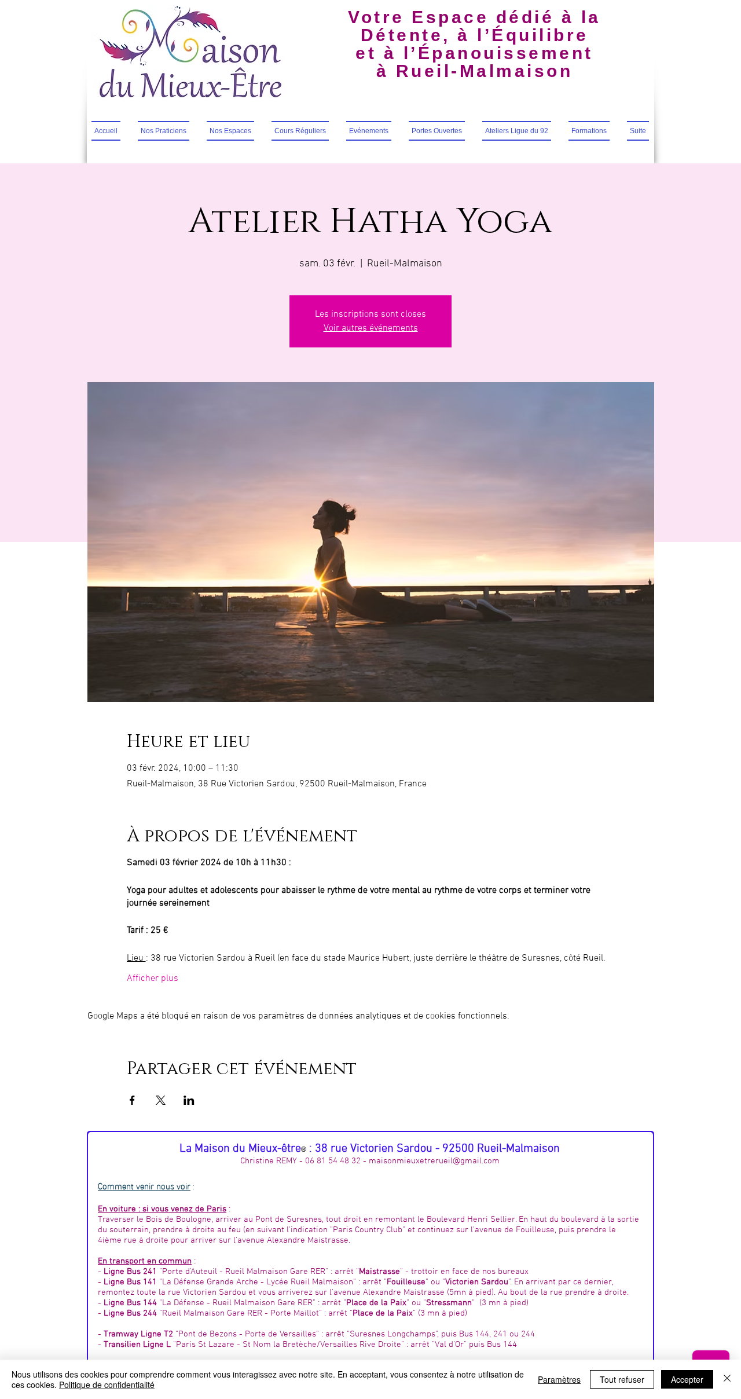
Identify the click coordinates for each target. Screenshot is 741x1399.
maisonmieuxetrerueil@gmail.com (434, 1161)
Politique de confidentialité (107, 1384)
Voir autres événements (371, 328)
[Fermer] (727, 1379)
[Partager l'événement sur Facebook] (132, 1100)
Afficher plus (152, 978)
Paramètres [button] (559, 1379)
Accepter (687, 1379)
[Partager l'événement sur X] (160, 1100)
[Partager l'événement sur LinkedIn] (189, 1100)
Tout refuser (622, 1379)
